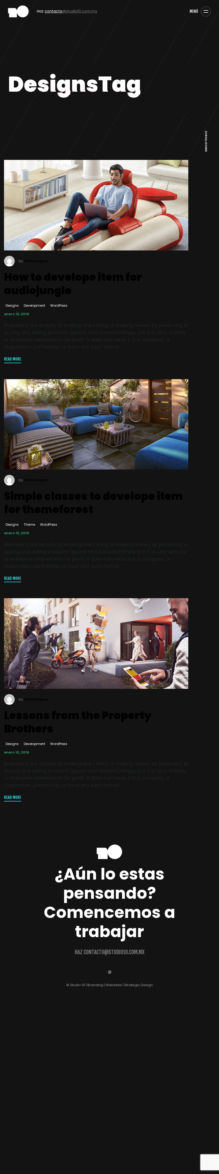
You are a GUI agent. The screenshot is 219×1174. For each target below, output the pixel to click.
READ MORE (12, 359)
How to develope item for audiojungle (73, 283)
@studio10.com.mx (71, 11)
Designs (12, 305)
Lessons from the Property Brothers (77, 721)
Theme (29, 524)
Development (34, 305)
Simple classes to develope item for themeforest (93, 502)
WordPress (58, 305)
